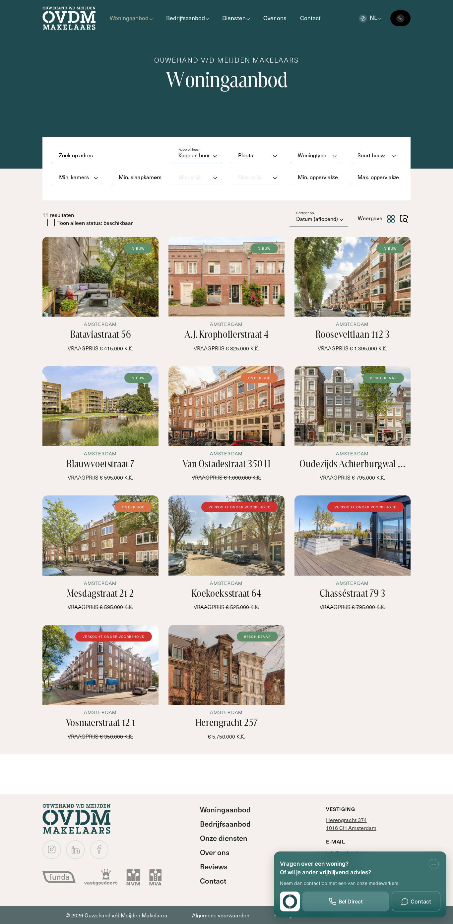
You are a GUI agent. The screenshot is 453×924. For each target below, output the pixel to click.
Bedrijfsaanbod (185, 18)
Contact (310, 18)
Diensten (234, 18)
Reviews (213, 866)
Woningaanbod (129, 18)
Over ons (275, 18)
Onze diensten (223, 838)
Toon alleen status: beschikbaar (95, 223)
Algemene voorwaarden (220, 915)
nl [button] (373, 17)
